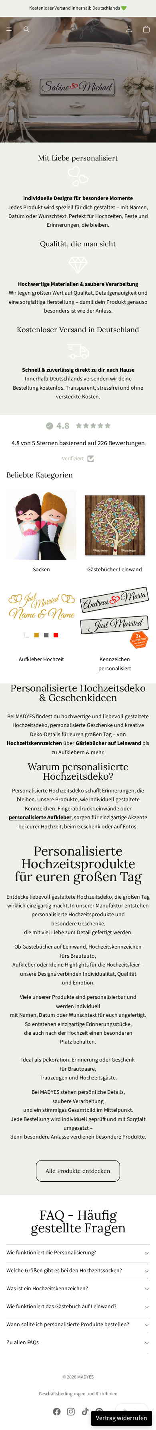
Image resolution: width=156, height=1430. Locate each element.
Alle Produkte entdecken (78, 1171)
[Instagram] (71, 1411)
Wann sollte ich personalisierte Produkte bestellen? (67, 1325)
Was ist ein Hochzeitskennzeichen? (47, 1289)
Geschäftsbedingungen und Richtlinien (78, 1393)
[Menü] (9, 29)
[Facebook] (57, 1411)
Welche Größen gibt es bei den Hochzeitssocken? (64, 1271)
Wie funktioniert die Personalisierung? (51, 1253)
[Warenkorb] (146, 29)
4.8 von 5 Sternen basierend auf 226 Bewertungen (78, 443)
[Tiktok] (85, 1411)
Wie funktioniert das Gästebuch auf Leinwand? (61, 1307)
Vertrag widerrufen (121, 1418)
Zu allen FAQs (22, 1343)
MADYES (85, 1377)
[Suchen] (26, 29)
